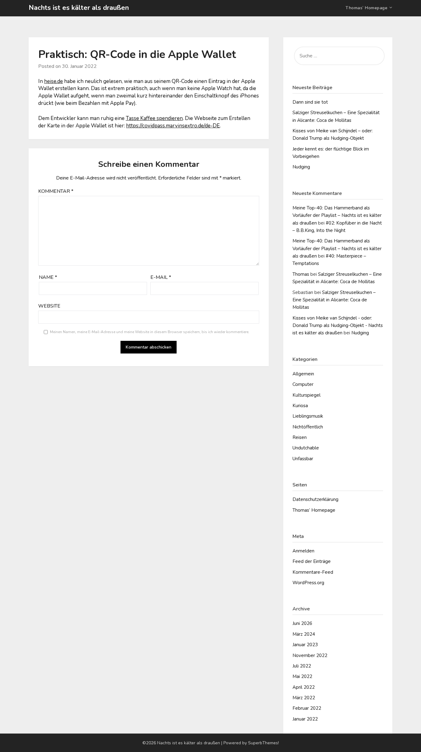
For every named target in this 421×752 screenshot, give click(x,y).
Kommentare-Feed (312, 572)
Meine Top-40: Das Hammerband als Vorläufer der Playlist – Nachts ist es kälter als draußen (337, 215)
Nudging (301, 167)
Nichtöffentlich (307, 427)
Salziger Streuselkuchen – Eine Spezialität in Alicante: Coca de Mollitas (334, 300)
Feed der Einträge (311, 561)
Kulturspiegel (306, 395)
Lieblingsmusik (307, 416)
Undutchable (305, 448)
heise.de (53, 81)
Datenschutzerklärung (315, 499)
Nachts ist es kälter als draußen (79, 7)
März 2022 (303, 698)
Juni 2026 (302, 623)
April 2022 (303, 687)
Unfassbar (302, 459)
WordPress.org (308, 583)
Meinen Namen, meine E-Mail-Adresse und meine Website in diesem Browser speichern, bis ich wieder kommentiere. (149, 331)
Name (48, 277)
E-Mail (160, 277)
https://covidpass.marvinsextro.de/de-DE (173, 125)
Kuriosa (300, 406)
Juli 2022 (301, 666)
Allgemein (303, 374)
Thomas (300, 274)
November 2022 (309, 655)
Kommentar (55, 191)
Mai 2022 (302, 676)
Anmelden (303, 551)
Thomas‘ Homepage (366, 8)
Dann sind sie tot (310, 102)
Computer (302, 384)
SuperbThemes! (263, 743)
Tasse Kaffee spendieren (154, 118)
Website (49, 306)
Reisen (299, 437)
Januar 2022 (305, 719)
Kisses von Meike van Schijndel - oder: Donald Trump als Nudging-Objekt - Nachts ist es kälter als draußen (337, 325)
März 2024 (303, 634)
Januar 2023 (305, 645)
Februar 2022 (306, 708)
